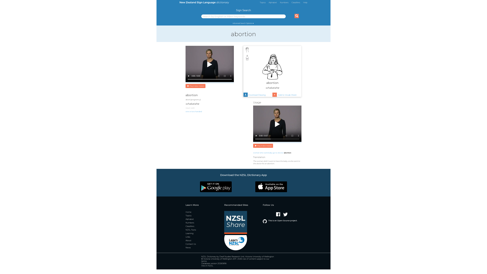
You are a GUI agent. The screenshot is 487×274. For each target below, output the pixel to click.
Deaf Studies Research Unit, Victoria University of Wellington (246, 256)
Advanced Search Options (242, 23)
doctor (281, 153)
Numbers (284, 2)
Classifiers (295, 2)
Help (305, 2)
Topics (263, 2)
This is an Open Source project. (282, 220)
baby (270, 153)
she (261, 153)
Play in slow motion (197, 86)
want (266, 153)
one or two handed (194, 111)
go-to (275, 153)
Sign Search (243, 10)
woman (256, 153)
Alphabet (273, 2)
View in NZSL (207, 266)
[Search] (296, 16)
